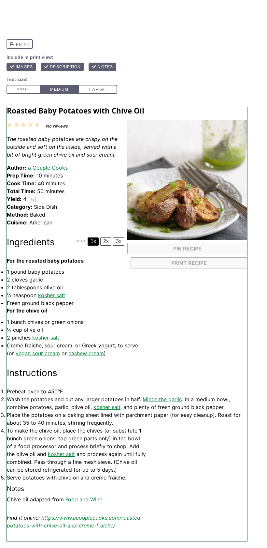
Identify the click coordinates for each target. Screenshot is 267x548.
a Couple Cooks (48, 167)
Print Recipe (189, 263)
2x (106, 241)
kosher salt (51, 295)
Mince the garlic (162, 399)
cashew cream (86, 353)
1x (93, 241)
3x (118, 241)
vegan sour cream (38, 353)
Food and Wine (83, 499)
